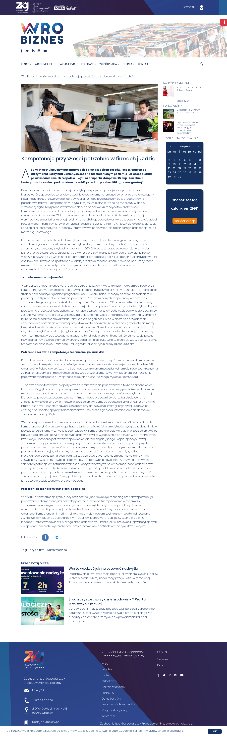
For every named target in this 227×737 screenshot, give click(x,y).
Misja (105, 664)
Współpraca (108, 64)
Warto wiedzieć (49, 76)
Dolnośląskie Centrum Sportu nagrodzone (188, 111)
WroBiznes (28, 76)
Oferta (127, 64)
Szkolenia (163, 659)
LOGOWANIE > (190, 7)
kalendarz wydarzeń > (182, 138)
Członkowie (109, 681)
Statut (106, 675)
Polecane (87, 64)
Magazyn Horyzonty (114, 710)
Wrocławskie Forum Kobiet (119, 704)
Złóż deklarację (185, 221)
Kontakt (144, 64)
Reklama (162, 665)
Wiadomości (44, 64)
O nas (25, 64)
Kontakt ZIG (183, 101)
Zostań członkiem (113, 687)
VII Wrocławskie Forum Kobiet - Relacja (189, 88)
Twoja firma (67, 64)
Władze (107, 669)
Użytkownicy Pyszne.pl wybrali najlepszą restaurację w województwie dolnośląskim (188, 127)
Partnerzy (108, 693)
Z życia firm (37, 550)
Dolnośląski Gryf (112, 699)
